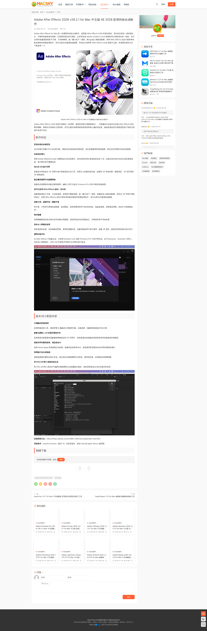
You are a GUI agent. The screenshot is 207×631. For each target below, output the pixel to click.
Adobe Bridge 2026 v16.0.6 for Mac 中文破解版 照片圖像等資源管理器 (123, 556)
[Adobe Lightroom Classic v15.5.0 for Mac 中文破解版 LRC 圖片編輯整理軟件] (71, 543)
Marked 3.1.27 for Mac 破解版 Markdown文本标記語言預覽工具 (161, 81)
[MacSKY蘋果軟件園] (42, 4)
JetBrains (145, 167)
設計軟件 (104, 4)
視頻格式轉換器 (165, 158)
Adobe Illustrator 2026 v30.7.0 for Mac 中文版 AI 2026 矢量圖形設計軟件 (123, 527)
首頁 (60, 4)
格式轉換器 (155, 171)
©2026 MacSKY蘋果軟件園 (96, 620)
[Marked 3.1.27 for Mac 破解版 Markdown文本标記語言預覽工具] (145, 82)
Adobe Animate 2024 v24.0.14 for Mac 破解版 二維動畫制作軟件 (96, 556)
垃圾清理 (162, 162)
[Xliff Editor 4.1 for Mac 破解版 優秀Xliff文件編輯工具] (145, 54)
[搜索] (157, 4)
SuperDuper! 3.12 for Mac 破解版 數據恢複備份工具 (115, 496)
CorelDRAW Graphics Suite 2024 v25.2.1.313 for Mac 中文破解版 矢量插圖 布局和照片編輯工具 (157, 119)
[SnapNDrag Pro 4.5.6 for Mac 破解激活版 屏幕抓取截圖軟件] (145, 91)
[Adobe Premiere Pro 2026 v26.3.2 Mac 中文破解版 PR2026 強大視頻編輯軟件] (46, 515)
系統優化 (154, 158)
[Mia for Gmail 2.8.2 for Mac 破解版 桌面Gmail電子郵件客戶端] (145, 63)
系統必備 (92, 4)
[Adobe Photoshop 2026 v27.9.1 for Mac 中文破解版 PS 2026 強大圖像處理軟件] (46, 543)
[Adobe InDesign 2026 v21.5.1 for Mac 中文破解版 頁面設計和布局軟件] (97, 515)
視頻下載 (153, 162)
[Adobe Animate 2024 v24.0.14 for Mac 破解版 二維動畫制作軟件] (97, 543)
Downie (144, 162)
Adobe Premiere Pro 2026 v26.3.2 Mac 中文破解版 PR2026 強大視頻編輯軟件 (45, 527)
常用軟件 (80, 4)
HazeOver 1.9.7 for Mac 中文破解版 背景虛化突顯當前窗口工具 (58, 496)
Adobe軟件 (54, 29)
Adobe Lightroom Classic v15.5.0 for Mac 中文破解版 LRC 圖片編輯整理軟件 (71, 556)
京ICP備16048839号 (113, 620)
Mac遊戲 (116, 4)
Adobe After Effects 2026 (43, 478)
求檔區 (126, 4)
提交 (128, 597)
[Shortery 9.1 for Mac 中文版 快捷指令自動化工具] (145, 72)
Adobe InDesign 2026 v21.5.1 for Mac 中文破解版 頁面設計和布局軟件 (96, 527)
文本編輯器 (145, 171)
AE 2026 (58, 478)
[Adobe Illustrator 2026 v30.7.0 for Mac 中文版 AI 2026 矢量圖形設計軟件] (123, 515)
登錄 (61, 459)
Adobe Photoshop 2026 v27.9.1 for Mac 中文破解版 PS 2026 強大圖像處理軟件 (46, 556)
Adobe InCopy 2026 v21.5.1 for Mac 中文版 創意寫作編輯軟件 (71, 527)
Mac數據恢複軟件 (157, 167)
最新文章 (69, 4)
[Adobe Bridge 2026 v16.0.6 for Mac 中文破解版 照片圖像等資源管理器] (123, 543)
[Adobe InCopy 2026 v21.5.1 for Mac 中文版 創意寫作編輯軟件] (71, 515)
